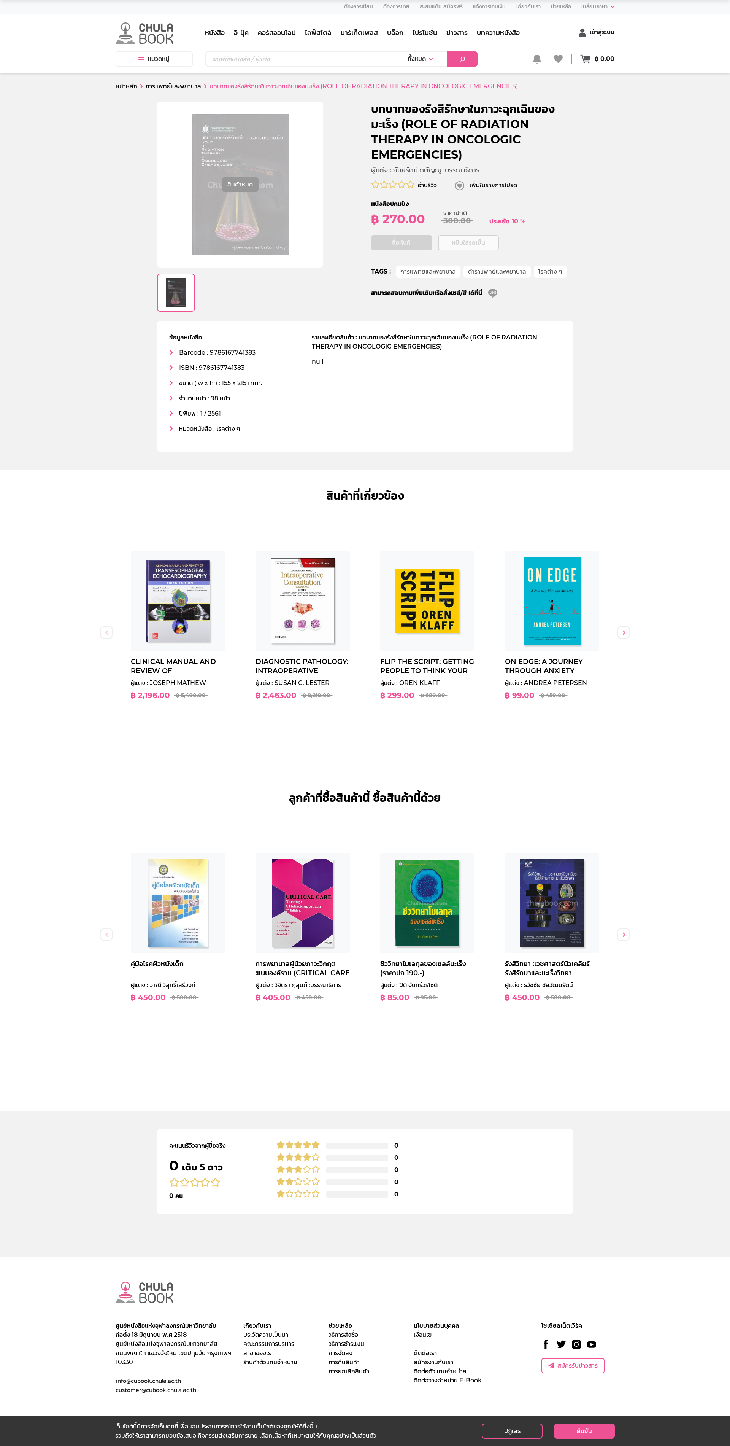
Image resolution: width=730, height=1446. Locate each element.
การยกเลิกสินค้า (348, 1371)
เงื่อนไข (423, 1334)
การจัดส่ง (340, 1353)
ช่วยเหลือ (340, 1325)
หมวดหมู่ (159, 58)
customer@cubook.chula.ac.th (156, 1389)
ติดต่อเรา (425, 1353)
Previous (106, 632)
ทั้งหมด (417, 58)
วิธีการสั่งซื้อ (343, 1334)
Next (623, 632)
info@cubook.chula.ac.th (148, 1380)
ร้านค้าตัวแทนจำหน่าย (270, 1362)
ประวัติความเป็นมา (265, 1334)
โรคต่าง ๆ (550, 271)
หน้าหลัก (126, 86)
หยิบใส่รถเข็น (468, 242)
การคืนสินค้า (344, 1362)
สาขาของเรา (258, 1353)
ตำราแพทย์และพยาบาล (497, 271)
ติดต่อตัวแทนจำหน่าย (440, 1371)
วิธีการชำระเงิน (346, 1343)
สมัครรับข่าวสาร (577, 1365)
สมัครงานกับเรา (433, 1362)
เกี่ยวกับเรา (257, 1325)
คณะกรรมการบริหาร (268, 1343)
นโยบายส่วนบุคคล (436, 1325)
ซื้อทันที (401, 242)
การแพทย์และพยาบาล (428, 271)
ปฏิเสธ (512, 1431)
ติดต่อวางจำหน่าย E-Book (448, 1380)
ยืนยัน (584, 1431)
